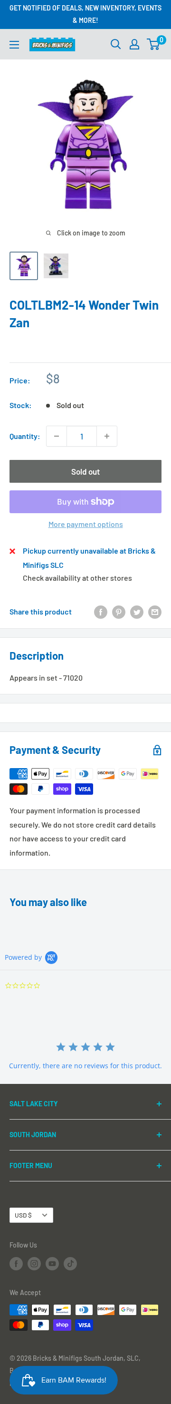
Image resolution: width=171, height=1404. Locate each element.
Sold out (85, 471)
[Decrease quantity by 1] (56, 436)
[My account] (134, 44)
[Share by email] (155, 611)
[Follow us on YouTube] (52, 1263)
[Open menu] (14, 45)
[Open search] (116, 44)
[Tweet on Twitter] (136, 611)
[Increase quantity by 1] (107, 436)
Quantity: (25, 435)
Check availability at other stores (77, 577)
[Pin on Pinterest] (118, 611)
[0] (154, 44)
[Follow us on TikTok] (70, 1263)
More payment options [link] (85, 523)
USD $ (23, 1215)
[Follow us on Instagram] (34, 1263)
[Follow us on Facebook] (16, 1263)
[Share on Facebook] (100, 611)
